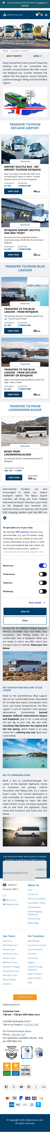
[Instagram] (14, 1087)
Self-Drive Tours (10, 953)
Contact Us (33, 894)
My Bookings (33, 941)
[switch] (43, 574)
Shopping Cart (12, 904)
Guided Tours (9, 958)
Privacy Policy (34, 918)
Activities (7, 983)
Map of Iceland (35, 974)
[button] (10, 890)
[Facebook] (6, 1087)
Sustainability (34, 907)
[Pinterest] (29, 1087)
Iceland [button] (11, 884)
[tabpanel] (25, 102)
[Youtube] (21, 1087)
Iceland (41, 2)
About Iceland (9, 979)
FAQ (30, 890)
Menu (36, 56)
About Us (33, 885)
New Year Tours (10, 975)
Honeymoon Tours (11, 971)
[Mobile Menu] (46, 15)
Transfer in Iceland (20, 50)
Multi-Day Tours (10, 945)
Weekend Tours (10, 962)
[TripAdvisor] (44, 1087)
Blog (30, 982)
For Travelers (36, 936)
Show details (35, 602)
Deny (25, 620)
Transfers (32, 953)
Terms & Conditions (37, 898)
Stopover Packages (11, 966)
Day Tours (7, 941)
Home (5, 50)
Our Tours (9, 936)
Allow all (25, 611)
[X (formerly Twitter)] (36, 1087)
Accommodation (35, 949)
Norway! (25, 5)
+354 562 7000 (31, 1024)
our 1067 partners (20, 532)
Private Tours (9, 949)
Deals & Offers (34, 978)
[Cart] (36, 15)
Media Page (33, 923)
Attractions (33, 958)
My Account (11, 900)
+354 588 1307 (18, 1034)
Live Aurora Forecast (37, 945)
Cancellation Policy (36, 903)
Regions (31, 962)
